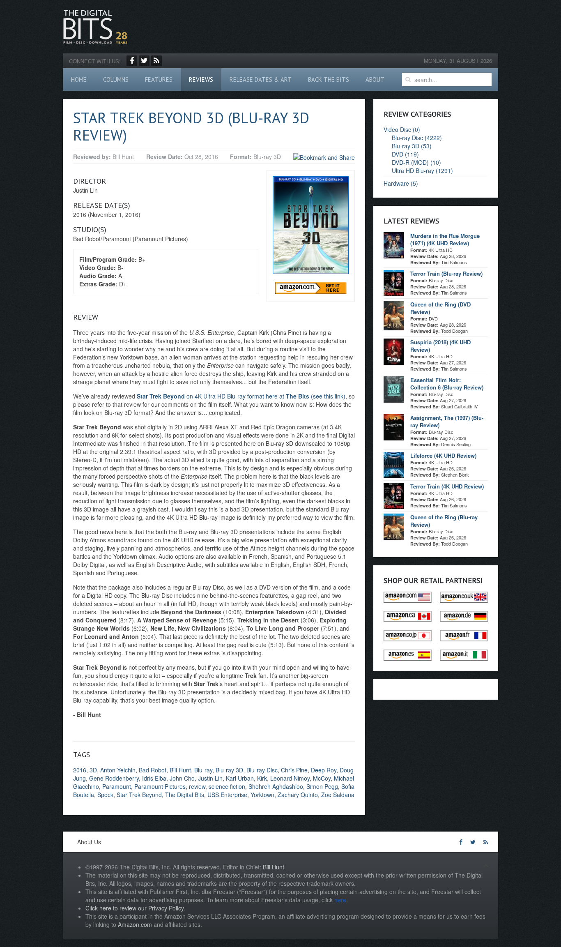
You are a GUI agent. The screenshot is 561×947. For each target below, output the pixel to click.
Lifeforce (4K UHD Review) (443, 455)
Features (158, 79)
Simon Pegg (322, 786)
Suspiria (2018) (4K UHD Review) (440, 345)
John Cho (182, 778)
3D (93, 770)
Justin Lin (210, 778)
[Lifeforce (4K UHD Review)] (394, 464)
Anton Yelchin (118, 770)
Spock (105, 794)
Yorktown (262, 794)
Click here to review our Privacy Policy (134, 908)
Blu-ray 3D (229, 770)
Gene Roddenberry (114, 778)
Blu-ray (203, 770)
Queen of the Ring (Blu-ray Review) (444, 520)
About (375, 79)
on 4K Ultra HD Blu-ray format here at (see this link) (241, 396)
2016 (79, 770)
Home (79, 79)
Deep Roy (323, 770)
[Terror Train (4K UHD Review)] (394, 495)
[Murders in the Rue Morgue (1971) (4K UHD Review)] (394, 244)
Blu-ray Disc (262, 770)
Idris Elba (154, 778)
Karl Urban (240, 778)
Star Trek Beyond (139, 794)
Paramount (116, 786)
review (197, 786)
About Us (89, 842)
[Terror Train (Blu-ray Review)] (394, 282)
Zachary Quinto (298, 794)
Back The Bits (328, 79)
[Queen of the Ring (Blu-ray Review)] (394, 526)
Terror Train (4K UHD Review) (447, 486)
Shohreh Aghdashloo (275, 786)
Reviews (201, 79)
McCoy (322, 778)
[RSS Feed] (156, 60)
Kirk (262, 778)
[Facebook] (131, 60)
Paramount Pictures (160, 786)
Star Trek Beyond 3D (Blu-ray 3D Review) (191, 126)
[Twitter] (144, 60)
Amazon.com (135, 924)
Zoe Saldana (337, 794)
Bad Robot (152, 770)
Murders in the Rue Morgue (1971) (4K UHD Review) (445, 239)
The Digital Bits (184, 794)
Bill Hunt (180, 770)
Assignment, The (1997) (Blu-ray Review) (446, 421)
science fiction (227, 786)
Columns (116, 79)
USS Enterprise (227, 794)
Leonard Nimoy (290, 778)
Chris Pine (294, 770)
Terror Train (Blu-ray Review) (446, 273)
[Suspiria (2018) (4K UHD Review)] (394, 351)
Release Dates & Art (261, 79)
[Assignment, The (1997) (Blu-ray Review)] (394, 426)
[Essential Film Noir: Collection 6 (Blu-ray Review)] (394, 389)
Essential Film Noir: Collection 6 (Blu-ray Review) (446, 383)
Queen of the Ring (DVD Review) (440, 308)
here (340, 900)
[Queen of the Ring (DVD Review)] (394, 315)
